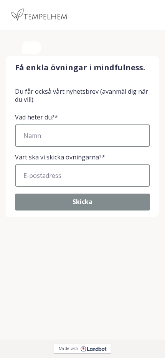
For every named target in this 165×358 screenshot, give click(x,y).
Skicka (82, 201)
